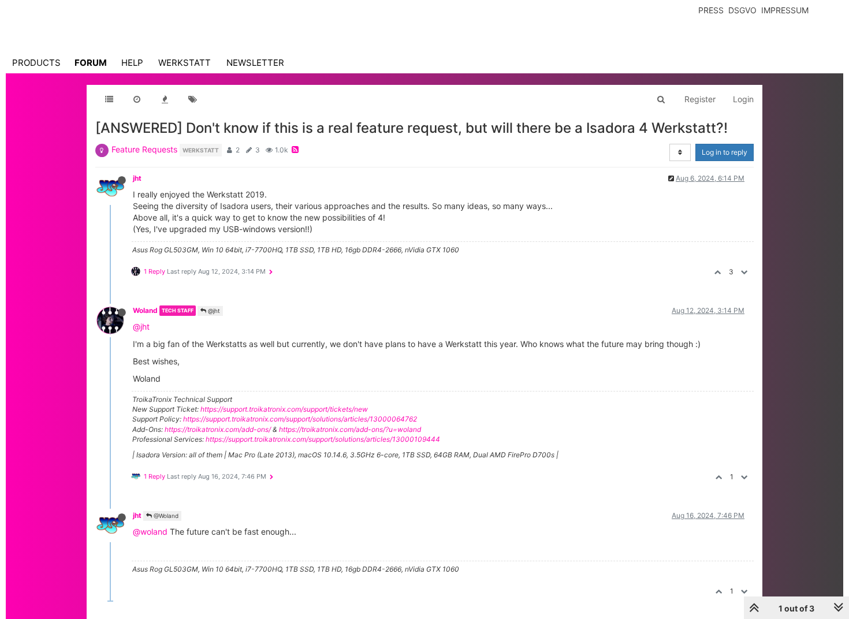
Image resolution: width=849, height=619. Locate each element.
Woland (145, 310)
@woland (150, 531)
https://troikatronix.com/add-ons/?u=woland (350, 429)
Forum (91, 62)
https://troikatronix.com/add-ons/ (218, 429)
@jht (213, 310)
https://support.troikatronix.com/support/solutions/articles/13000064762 (300, 419)
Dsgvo (742, 10)
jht (137, 178)
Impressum (785, 10)
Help (132, 62)
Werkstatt (184, 62)
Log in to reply (724, 152)
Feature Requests (144, 149)
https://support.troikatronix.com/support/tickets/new (284, 409)
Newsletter (255, 62)
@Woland (165, 515)
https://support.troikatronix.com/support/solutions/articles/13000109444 (323, 439)
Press (711, 10)
